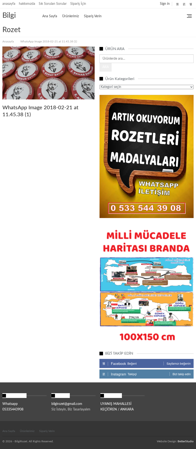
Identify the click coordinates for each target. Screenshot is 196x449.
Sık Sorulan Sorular (53, 4)
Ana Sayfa (49, 16)
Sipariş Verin (93, 16)
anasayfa (8, 4)
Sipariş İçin (78, 4)
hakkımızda (27, 4)
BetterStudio (186, 441)
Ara (105, 67)
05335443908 (12, 409)
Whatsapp (10, 404)
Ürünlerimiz (70, 16)
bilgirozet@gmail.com (66, 404)
